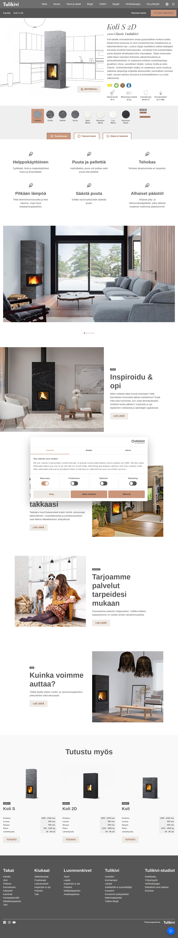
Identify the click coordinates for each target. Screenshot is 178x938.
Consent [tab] (50, 450)
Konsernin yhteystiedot (117, 894)
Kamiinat (7, 894)
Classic (37, 120)
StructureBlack (126, 121)
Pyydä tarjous (163, 13)
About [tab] (128, 450)
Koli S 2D (18, 13)
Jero (5, 880)
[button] (173, 4)
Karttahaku (150, 876)
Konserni (109, 890)
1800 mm (143, 110)
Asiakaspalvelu (71, 894)
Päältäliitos (145, 117)
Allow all (126, 494)
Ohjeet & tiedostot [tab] (119, 136)
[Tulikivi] (14, 4)
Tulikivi (102, 4)
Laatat (67, 880)
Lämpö (108, 883)
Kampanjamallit (11, 897)
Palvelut (38, 890)
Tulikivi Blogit (111, 901)
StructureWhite (100, 121)
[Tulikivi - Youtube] (14, 922)
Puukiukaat (40, 880)
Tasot (66, 876)
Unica (75, 120)
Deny (51, 494)
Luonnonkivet (78, 870)
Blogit (90, 4)
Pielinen (7, 883)
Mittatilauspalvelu (12, 901)
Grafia (50, 120)
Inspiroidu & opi (42, 887)
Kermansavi (9, 887)
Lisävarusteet (41, 883)
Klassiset (8, 890)
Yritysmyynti (151, 880)
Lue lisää (119, 416)
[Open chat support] (171, 931)
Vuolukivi (109, 876)
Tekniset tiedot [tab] (88, 136)
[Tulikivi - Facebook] (4, 922)
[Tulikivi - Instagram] (9, 922)
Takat (44, 4)
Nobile (63, 120)
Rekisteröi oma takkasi (156, 887)
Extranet (149, 890)
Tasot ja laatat (73, 4)
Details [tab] (89, 450)
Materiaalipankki (113, 897)
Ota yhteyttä (153, 4)
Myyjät (115, 4)
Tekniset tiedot (138, 13)
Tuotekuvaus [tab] (60, 136)
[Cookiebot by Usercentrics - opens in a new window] (133, 442)
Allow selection (89, 494)
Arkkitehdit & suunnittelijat (118, 887)
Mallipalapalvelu (72, 890)
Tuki (5, 904)
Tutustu (12, 840)
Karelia (6, 13)
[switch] (74, 483)
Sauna (56, 4)
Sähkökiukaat (41, 876)
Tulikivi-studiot (160, 870)
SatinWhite (87, 121)
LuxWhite (113, 121)
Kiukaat (42, 870)
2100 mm (143, 112)
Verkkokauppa (132, 4)
